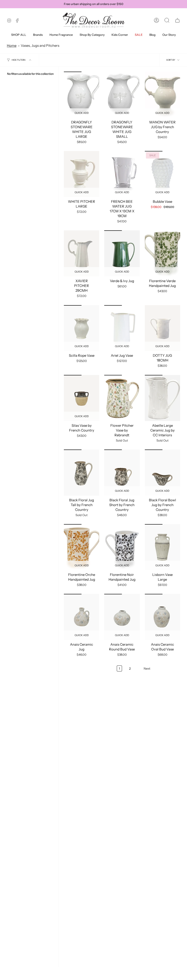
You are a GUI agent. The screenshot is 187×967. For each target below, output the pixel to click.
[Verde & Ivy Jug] (122, 253)
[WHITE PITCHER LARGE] (81, 174)
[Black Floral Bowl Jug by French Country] (162, 473)
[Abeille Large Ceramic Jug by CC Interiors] (162, 398)
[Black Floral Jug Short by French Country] (122, 473)
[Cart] (177, 20)
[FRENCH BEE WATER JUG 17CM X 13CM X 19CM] (122, 174)
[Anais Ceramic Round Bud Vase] (122, 617)
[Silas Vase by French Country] (81, 398)
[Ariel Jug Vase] (122, 328)
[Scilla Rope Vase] (81, 328)
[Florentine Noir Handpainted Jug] (122, 547)
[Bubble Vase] (162, 174)
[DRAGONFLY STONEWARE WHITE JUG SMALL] (122, 95)
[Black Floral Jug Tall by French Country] (81, 473)
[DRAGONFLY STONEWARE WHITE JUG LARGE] (81, 95)
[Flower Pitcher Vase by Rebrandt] (122, 398)
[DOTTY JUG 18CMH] (162, 328)
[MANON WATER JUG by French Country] (162, 95)
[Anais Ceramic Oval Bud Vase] (162, 617)
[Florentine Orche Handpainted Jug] (81, 547)
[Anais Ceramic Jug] (81, 617)
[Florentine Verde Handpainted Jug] (162, 253)
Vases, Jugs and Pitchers (40, 45)
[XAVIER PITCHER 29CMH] (81, 253)
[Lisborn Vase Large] (162, 547)
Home (11, 45)
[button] (38, 35)
